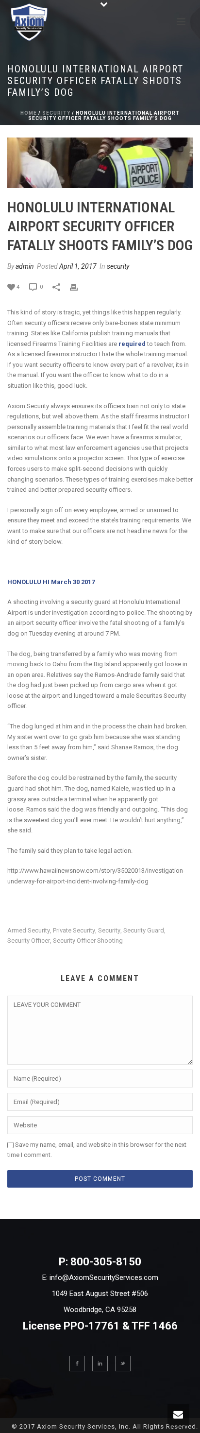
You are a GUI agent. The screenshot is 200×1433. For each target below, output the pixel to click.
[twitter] (123, 1363)
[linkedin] (100, 1363)
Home (28, 113)
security (56, 113)
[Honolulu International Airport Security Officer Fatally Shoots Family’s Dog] (100, 163)
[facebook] (77, 1363)
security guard (143, 930)
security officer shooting (88, 940)
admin (25, 266)
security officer (28, 940)
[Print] (78, 286)
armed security (28, 930)
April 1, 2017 (78, 266)
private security (74, 930)
